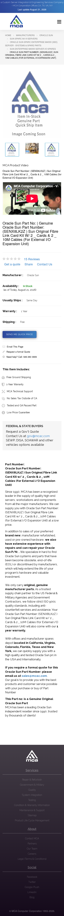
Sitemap (32, 815)
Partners (32, 843)
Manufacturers (25, 35)
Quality (32, 789)
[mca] (32, 756)
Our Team (32, 848)
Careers (32, 853)
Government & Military (32, 784)
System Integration (32, 795)
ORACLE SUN (46, 35)
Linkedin (32, 892)
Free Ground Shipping (18, 377)
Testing (32, 800)
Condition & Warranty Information (32, 805)
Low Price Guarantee (18, 412)
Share (29, 264)
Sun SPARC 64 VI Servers (24, 38)
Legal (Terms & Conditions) (32, 859)
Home (8, 35)
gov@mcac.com (38, 436)
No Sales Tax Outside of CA (22, 398)
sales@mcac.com (34, 675)
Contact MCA (32, 838)
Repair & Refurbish (32, 779)
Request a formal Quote (18, 351)
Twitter (32, 882)
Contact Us (44, 264)
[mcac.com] (16, 21)
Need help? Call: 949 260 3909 (21, 356)
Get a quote (12, 264)
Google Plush (32, 887)
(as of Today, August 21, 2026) (19, 290)
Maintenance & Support (32, 810)
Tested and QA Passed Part (21, 405)
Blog (32, 897)
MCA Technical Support (20, 391)
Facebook (32, 877)
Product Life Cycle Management (32, 820)
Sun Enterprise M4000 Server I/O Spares (33, 48)
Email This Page (15, 346)
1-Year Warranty (15, 384)
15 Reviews (32, 259)
